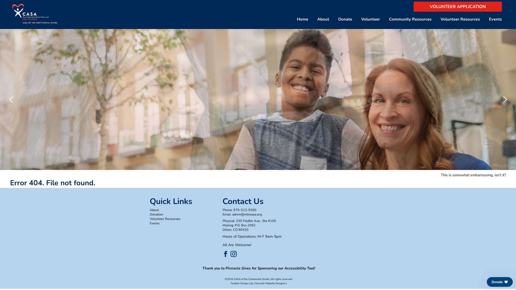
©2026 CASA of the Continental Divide (247, 279)
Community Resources (410, 19)
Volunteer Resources (460, 19)
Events (495, 19)
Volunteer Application (458, 7)
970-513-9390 (244, 210)
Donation (156, 214)
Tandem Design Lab (241, 283)
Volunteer (370, 19)
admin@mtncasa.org (247, 214)
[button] (500, 282)
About (323, 19)
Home (302, 19)
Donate (345, 19)
